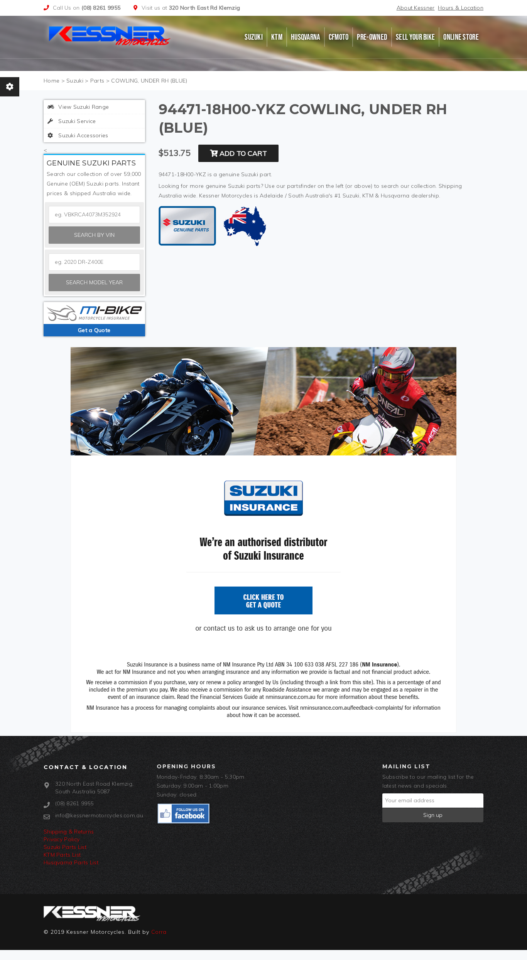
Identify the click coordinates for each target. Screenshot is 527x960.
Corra (159, 931)
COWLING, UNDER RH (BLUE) (149, 80)
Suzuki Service (76, 121)
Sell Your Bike (415, 37)
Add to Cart (242, 153)
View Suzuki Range (83, 106)
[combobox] (94, 262)
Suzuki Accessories (82, 135)
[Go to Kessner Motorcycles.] (51, 80)
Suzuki (254, 37)
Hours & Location (460, 7)
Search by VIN (94, 234)
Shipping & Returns (69, 831)
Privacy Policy (61, 839)
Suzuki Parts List (65, 847)
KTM (276, 37)
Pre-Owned (372, 37)
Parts (97, 80)
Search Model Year (94, 282)
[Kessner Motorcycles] (110, 35)
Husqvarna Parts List (71, 862)
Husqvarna (305, 37)
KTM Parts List (62, 854)
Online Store (461, 37)
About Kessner (416, 7)
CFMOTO (339, 37)
